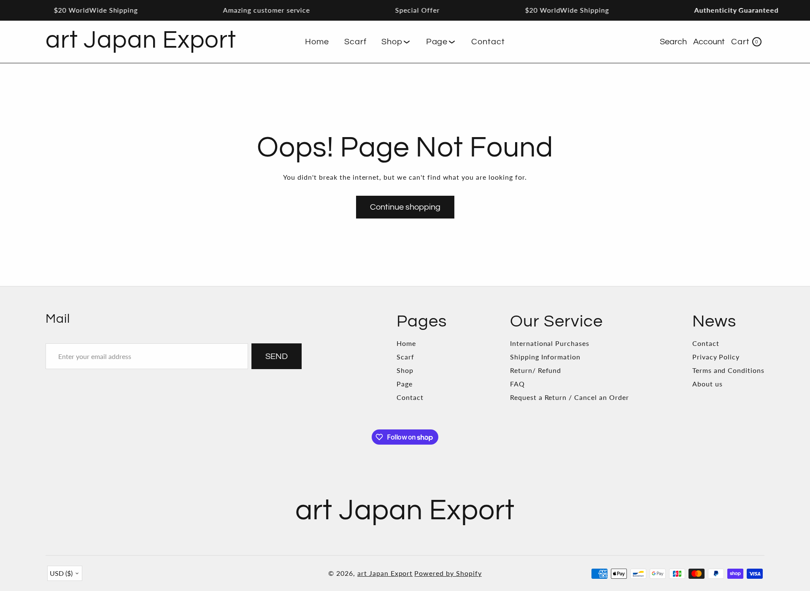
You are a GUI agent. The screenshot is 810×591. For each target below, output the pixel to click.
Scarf (405, 357)
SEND (276, 356)
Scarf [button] (355, 42)
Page (405, 384)
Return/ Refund (535, 370)
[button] (396, 41)
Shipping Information (545, 357)
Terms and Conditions (728, 370)
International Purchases (549, 343)
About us (707, 384)
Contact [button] (488, 42)
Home (406, 343)
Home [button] (317, 42)
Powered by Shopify (447, 573)
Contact (410, 397)
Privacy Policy (716, 357)
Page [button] (437, 42)
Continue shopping (405, 207)
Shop (405, 370)
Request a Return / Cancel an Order (569, 397)
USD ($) (61, 573)
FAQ (517, 384)
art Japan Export (385, 573)
